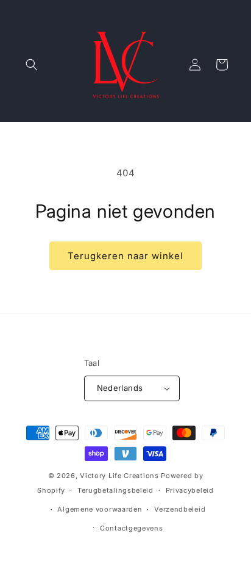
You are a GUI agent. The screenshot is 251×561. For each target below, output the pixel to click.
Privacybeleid (190, 490)
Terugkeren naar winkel (125, 256)
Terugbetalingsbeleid (115, 490)
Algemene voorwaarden (99, 509)
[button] (31, 64)
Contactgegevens (131, 528)
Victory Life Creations (119, 475)
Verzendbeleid (179, 509)
